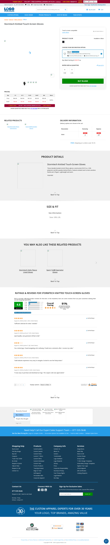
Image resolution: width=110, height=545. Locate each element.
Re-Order (14, 461)
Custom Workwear (39, 461)
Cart (100, 9)
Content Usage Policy (58, 540)
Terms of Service (33, 540)
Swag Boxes (80, 449)
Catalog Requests (82, 473)
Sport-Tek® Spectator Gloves (31, 127)
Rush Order (29, 15)
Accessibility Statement (83, 540)
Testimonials (57, 456)
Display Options (34, 384)
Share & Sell (80, 454)
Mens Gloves (18, 19)
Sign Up (87, 494)
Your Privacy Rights (59, 473)
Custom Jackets (38, 449)
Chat (28, 5)
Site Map (56, 478)
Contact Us (15, 471)
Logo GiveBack (58, 458)
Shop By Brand (62, 15)
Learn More (65, 32)
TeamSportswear (39, 468)
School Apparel (81, 468)
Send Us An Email (27, 494)
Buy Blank (83, 81)
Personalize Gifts (38, 475)
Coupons (14, 456)
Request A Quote (17, 463)
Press (55, 466)
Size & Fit (101, 65)
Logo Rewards (58, 461)
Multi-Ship (80, 451)
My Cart (14, 454)
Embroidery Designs (86, 463)
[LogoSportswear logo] (9, 11)
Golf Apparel (37, 473)
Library (56, 463)
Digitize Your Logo (82, 466)
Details (58, 2)
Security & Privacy (59, 471)
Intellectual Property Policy (45, 540)
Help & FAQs (15, 466)
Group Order (81, 458)
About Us (56, 451)
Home (6, 19)
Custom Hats (37, 463)
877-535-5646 (20, 5)
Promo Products (45, 15)
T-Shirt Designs (84, 461)
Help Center (49, 5)
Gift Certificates (81, 471)
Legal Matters (58, 475)
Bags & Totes (38, 471)
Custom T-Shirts (38, 456)
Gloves (11, 19)
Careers (56, 454)
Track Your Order (38, 5)
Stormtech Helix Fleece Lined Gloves (13, 127)
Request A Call (16, 468)
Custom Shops (81, 456)
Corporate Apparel (39, 478)
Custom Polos (38, 454)
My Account (15, 449)
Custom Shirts (38, 458)
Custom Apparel (13, 15)
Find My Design (16, 451)
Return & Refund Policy (70, 540)
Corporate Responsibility (61, 468)
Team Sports (77, 15)
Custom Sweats (38, 451)
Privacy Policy (24, 540)
